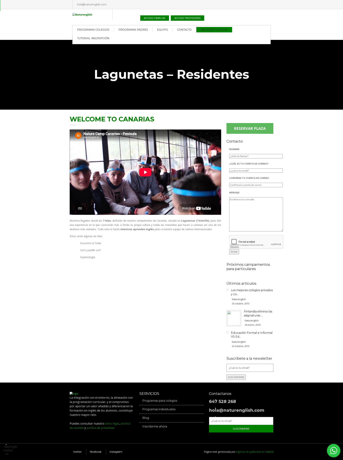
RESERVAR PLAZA (250, 128)
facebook (95, 451)
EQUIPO (162, 29)
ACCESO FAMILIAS (154, 18)
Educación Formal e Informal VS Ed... (252, 334)
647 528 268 (222, 401)
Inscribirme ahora (154, 426)
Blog (145, 418)
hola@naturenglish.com (92, 4)
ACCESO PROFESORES (187, 18)
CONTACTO (184, 29)
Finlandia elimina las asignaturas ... (258, 313)
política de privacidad (100, 428)
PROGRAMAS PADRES (133, 29)
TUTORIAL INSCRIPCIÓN (93, 38)
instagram (116, 451)
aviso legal (112, 423)
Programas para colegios (159, 400)
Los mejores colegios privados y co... (252, 292)
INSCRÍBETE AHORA (214, 29)
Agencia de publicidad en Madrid (254, 451)
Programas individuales (158, 409)
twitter (77, 451)
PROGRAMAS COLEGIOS (93, 29)
